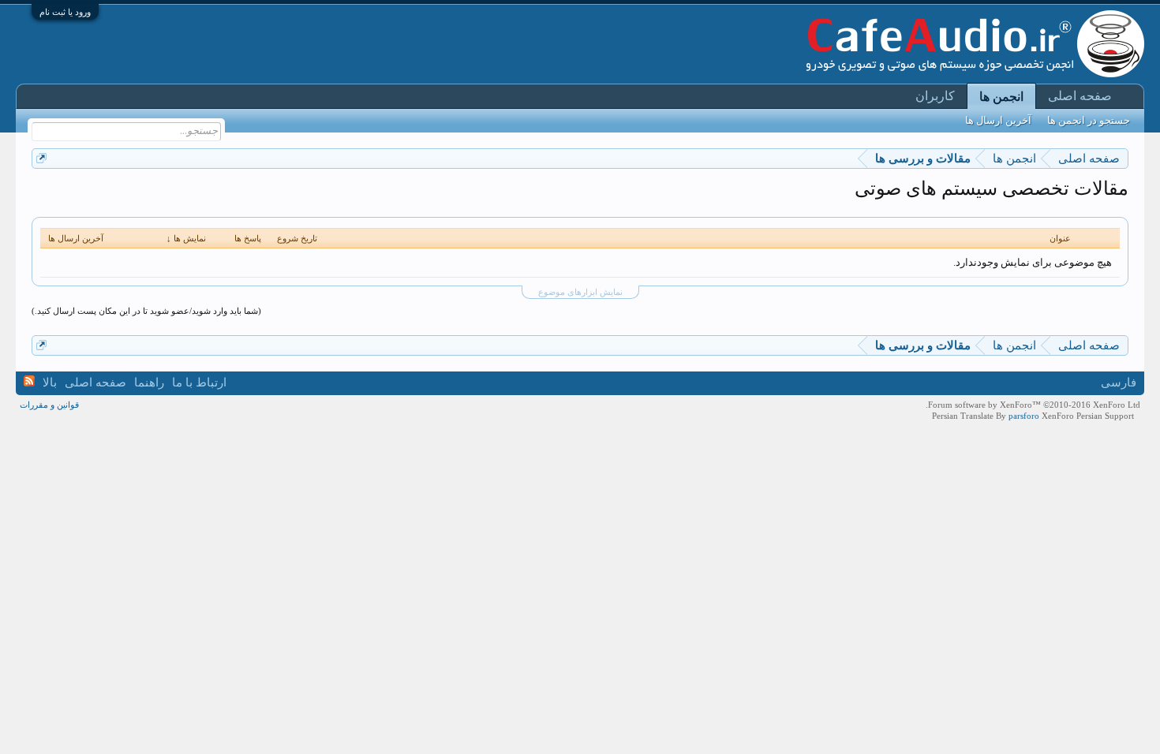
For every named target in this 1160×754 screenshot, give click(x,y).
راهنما (149, 382)
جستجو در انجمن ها (1088, 120)
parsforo (1023, 415)
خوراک (29, 380)
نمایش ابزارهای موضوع (580, 292)
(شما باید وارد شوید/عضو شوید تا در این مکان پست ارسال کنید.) (146, 310)
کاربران (935, 96)
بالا (50, 382)
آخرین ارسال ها (998, 120)
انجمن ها (1001, 96)
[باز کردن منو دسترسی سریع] (41, 158)
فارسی (1118, 382)
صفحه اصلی (1080, 96)
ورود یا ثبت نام (65, 12)
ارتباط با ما (199, 382)
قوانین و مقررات (49, 404)
